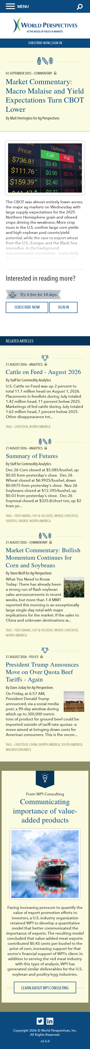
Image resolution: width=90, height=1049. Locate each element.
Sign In (57, 43)
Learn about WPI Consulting (45, 988)
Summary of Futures (32, 456)
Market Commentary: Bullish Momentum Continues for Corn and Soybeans (43, 557)
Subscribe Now (39, 43)
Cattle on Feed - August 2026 (43, 372)
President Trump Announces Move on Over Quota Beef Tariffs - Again (42, 672)
